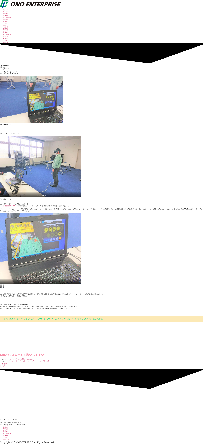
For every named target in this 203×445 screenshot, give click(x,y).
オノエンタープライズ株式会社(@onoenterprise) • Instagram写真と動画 (28, 361)
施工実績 (5, 12)
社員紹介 (5, 21)
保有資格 (5, 19)
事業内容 (5, 10)
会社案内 (5, 13)
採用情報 (5, 15)
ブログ (5, 23)
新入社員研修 (7, 17)
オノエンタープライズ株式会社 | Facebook (20, 359)
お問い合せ (6, 25)
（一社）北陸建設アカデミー (8, 206)
